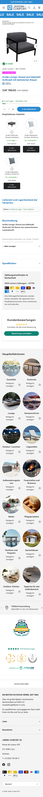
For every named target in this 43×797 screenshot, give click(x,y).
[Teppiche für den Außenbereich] (32, 574)
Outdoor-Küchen (11, 586)
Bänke (11, 516)
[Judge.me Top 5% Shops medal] (32, 658)
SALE (8, 15)
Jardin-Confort (8, 69)
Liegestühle (31, 447)
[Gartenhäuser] (32, 538)
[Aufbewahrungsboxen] (11, 468)
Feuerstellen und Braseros (32, 481)
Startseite (5, 21)
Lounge (11, 413)
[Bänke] (11, 505)
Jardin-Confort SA (13, 791)
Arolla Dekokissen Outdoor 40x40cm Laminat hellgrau (31, 137)
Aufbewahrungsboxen (11, 481)
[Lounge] (11, 401)
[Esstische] (32, 367)
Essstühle (11, 379)
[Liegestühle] (32, 435)
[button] (39, 7)
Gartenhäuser (31, 550)
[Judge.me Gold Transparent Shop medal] (10, 658)
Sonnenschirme (31, 413)
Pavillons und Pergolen (11, 551)
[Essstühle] (11, 367)
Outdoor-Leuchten (11, 447)
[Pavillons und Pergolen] (11, 538)
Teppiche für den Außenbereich (32, 588)
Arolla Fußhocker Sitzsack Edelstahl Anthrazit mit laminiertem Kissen (12, 138)
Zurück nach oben (21, 684)
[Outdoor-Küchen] (11, 574)
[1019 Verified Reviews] (21, 637)
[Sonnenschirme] (32, 401)
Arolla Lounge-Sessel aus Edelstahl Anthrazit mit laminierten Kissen (18, 23)
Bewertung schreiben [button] (21, 333)
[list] (21, 46)
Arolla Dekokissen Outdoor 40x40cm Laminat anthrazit (12, 174)
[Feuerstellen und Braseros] (32, 468)
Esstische (31, 379)
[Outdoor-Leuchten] (11, 435)
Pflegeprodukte (31, 516)
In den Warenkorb (29, 109)
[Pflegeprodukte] (32, 505)
